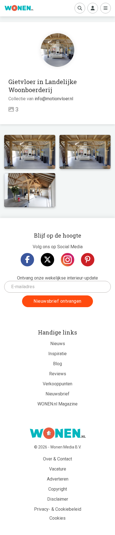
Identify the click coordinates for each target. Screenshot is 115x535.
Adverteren (57, 479)
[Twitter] (47, 259)
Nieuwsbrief (57, 394)
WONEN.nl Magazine (57, 404)
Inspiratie (57, 353)
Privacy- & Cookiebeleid (57, 509)
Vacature (57, 469)
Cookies (57, 518)
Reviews (57, 373)
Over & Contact (57, 459)
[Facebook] (27, 259)
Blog (57, 363)
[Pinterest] (87, 259)
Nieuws (57, 343)
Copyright (57, 489)
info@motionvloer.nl (54, 98)
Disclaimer (57, 499)
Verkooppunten (57, 383)
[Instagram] (67, 259)
